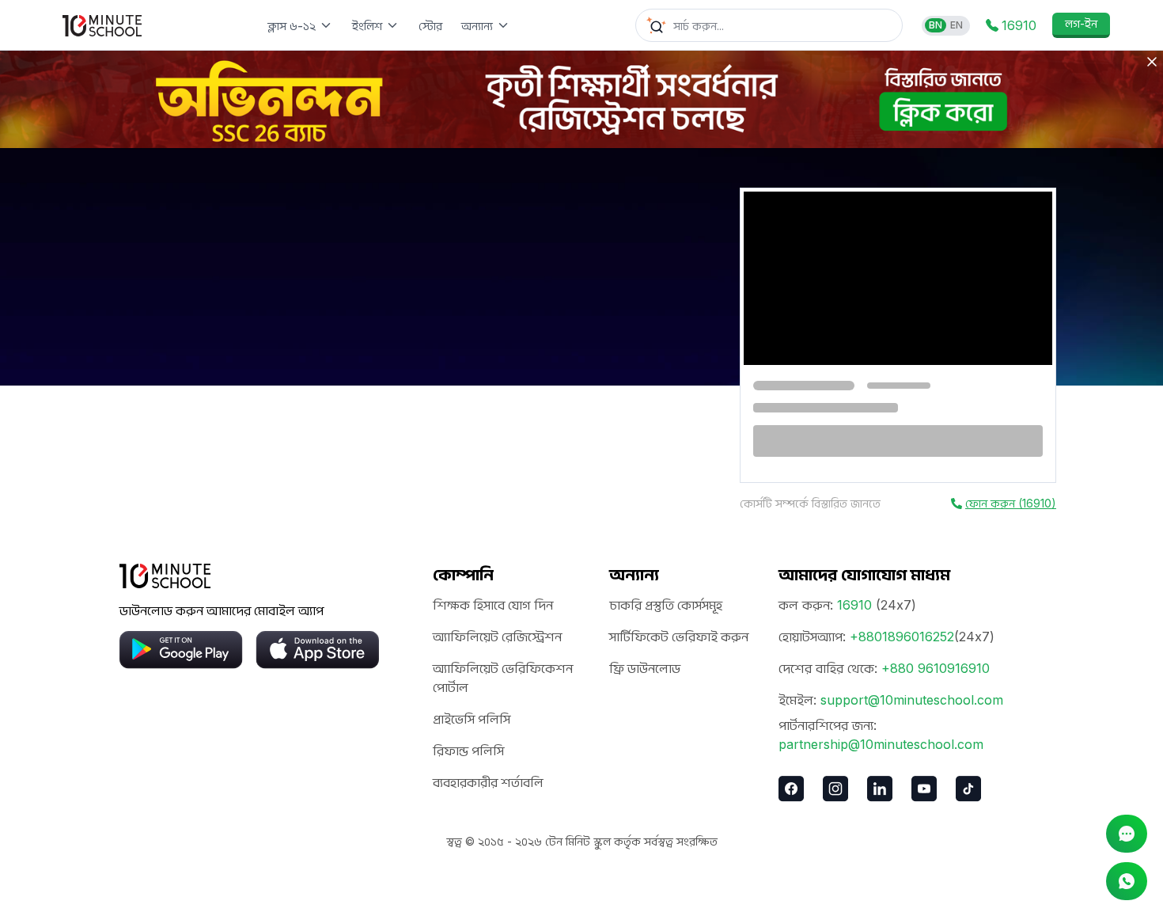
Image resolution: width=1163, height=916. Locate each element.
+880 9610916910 (935, 668)
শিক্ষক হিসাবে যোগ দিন (493, 605)
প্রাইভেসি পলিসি (471, 719)
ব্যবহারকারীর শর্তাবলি (488, 782)
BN (935, 25)
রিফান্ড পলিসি (468, 750)
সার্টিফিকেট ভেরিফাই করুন (678, 636)
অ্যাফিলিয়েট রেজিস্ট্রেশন (497, 636)
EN (956, 25)
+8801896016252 (902, 636)
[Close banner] (1152, 62)
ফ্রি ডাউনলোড (644, 668)
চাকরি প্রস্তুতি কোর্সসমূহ (665, 605)
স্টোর (430, 25)
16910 (854, 605)
